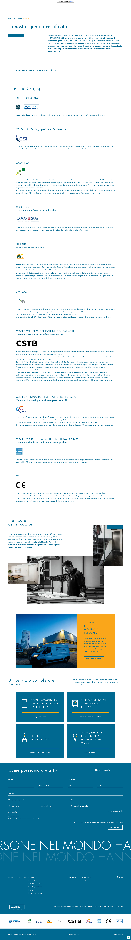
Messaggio (12, 812)
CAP (69, 785)
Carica (113, 811)
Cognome (71, 779)
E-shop (31, 890)
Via (9, 785)
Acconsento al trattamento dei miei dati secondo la (25, 818)
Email (70, 800)
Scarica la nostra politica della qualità (34, 70)
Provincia (11, 793)
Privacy (10, 934)
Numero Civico (43, 785)
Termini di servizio (113, 822)
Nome (10, 779)
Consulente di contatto (79, 806)
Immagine (116, 811)
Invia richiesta (115, 827)
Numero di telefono (15, 800)
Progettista (86, 877)
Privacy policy (103, 822)
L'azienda (33, 877)
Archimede (120, 934)
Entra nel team (35, 893)
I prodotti (33, 880)
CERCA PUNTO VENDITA (94, 659)
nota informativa (36, 818)
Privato (84, 880)
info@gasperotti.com (106, 906)
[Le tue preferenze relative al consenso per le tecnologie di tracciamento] (128, 937)
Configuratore (35, 887)
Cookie (16, 934)
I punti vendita (35, 883)
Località (100, 785)
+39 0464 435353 (92, 906)
